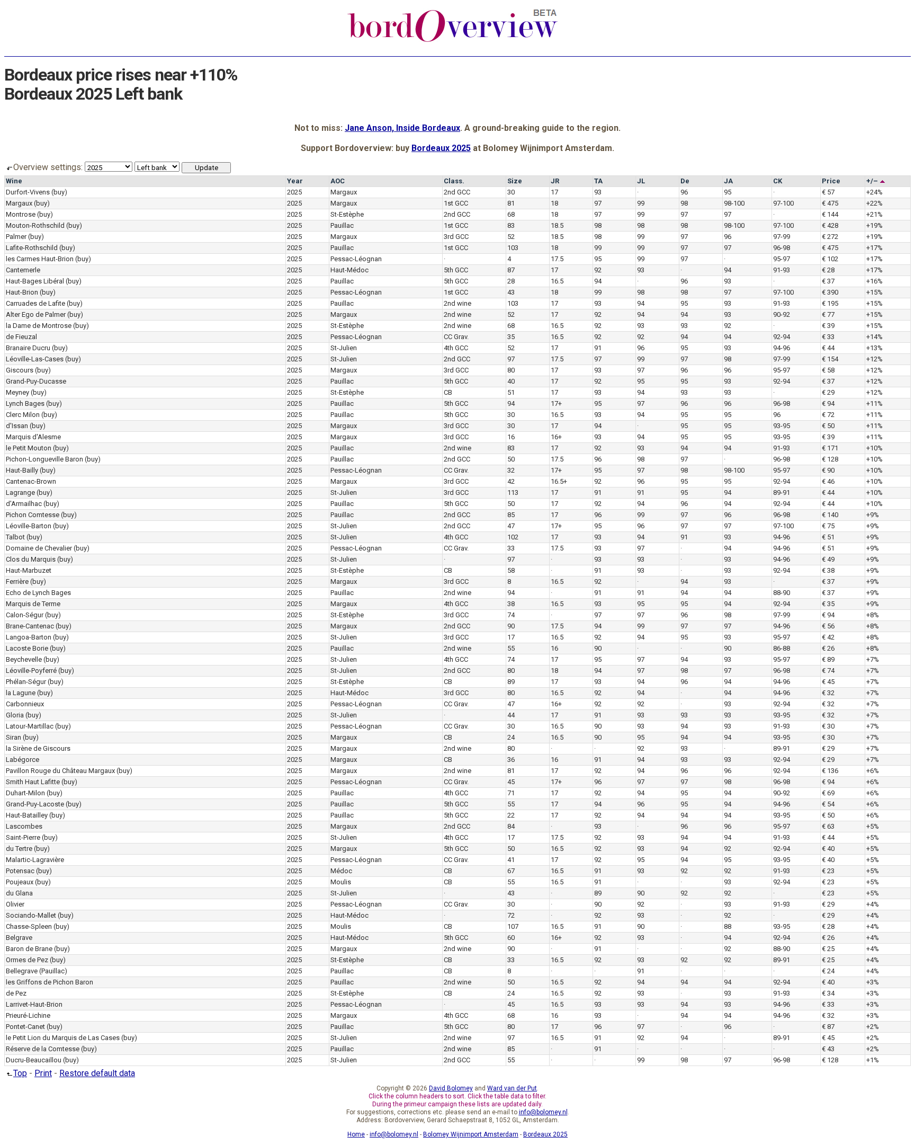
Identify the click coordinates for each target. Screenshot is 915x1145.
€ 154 (830, 359)
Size (514, 181)
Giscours (19, 370)
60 (511, 938)
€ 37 (828, 281)
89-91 (781, 492)
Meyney (17, 392)
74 (511, 615)
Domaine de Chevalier (39, 548)
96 (684, 192)
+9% (872, 515)
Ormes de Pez (27, 960)
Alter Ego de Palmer (36, 314)
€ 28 (828, 270)
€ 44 (828, 348)
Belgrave (19, 938)
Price (831, 181)
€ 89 (828, 659)
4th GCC (456, 348)
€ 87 (828, 1027)
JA (728, 181)
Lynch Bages (25, 403)
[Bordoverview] (453, 41)
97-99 (781, 237)
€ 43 (828, 1049)
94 (727, 270)
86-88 (781, 648)
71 (511, 793)
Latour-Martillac (29, 726)
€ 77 (828, 314)
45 (511, 782)
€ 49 (828, 559)
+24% (874, 192)
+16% (874, 281)
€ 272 (830, 237)
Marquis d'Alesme (33, 437)
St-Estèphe (347, 214)
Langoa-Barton (28, 637)
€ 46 (828, 481)
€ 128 (830, 459)
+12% (874, 359)
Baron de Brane (29, 949)
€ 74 (828, 670)
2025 (294, 192)
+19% (874, 225)
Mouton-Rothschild (35, 225)
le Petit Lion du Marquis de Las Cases (63, 1038)
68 (511, 214)
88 (727, 926)
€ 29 (828, 392)
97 (598, 203)
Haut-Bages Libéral (35, 281)
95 (727, 192)
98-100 (734, 203)
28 (511, 281)
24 (511, 737)
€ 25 (828, 949)
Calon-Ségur (24, 615)
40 (511, 381)
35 (511, 337)
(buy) (59, 192)
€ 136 (830, 771)
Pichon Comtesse (32, 515)
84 (511, 826)
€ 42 (828, 637)
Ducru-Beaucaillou (33, 1060)
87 (511, 270)
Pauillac (342, 225)
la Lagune (20, 693)
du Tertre (19, 849)
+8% (872, 615)
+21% (874, 214)
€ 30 (828, 726)
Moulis (340, 882)
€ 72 (828, 415)
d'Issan (17, 426)
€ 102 (830, 259)
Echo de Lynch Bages (38, 593)
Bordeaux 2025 (441, 148)
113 (512, 492)
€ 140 (830, 515)
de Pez (16, 993)
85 (511, 515)
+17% (874, 248)
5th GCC (456, 270)
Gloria (15, 715)
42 (511, 481)
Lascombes (24, 826)
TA (598, 181)
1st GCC (456, 203)
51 (511, 392)
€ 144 (830, 214)
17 (554, 192)
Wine (14, 181)
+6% (872, 771)
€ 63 (828, 826)
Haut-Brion (22, 292)
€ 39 (828, 326)
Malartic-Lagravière (35, 860)
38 (511, 604)
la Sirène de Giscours (38, 748)
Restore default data (97, 1073)
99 (640, 203)
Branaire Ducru (28, 348)
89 (511, 682)
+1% (872, 1060)
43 (511, 292)
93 (598, 192)
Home (356, 1134)
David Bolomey (451, 1088)
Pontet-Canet (25, 1027)
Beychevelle (24, 659)
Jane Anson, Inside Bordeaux (402, 128)
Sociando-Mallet (31, 915)
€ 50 (828, 426)
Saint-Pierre (23, 837)
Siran (13, 737)
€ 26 (828, 648)
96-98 (781, 248)
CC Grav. (456, 337)
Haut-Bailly (22, 470)
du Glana (19, 893)
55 (511, 648)
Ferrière (17, 581)
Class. (454, 181)
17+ (556, 403)
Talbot (15, 537)
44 (511, 715)
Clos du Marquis (31, 559)
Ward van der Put (512, 1088)
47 (511, 526)
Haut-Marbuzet (28, 570)
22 (511, 815)
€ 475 (830, 203)
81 (511, 203)
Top (20, 1073)
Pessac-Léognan (356, 259)
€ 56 (828, 626)
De (684, 181)
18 (554, 203)
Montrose (20, 214)
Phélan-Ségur (26, 682)
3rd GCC (456, 237)
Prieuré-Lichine (28, 1015)
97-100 (783, 203)
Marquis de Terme (33, 604)
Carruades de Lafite (35, 303)
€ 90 (828, 470)
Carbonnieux (25, 704)
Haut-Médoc (349, 270)
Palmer (16, 237)
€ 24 (828, 971)
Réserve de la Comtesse (42, 1049)
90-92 (781, 314)
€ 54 (828, 804)
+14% (874, 337)
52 (511, 237)
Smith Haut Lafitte (33, 782)
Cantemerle (23, 270)
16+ (556, 437)
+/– (873, 181)
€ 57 (828, 192)
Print (43, 1073)
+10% (874, 448)
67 (511, 871)
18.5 (557, 225)
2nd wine (457, 303)
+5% (872, 826)
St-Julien (343, 348)
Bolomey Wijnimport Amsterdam (470, 1134)
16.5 (557, 281)
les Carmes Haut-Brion (40, 259)
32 (511, 470)
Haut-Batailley (27, 815)
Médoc (341, 871)
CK (777, 181)
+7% (872, 659)
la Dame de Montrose (38, 326)
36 (511, 760)
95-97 (781, 259)
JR (555, 181)
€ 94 (828, 403)
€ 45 (828, 682)
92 (598, 270)
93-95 (781, 426)
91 (598, 348)
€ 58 (828, 370)
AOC (337, 181)
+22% (874, 203)
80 (511, 370)
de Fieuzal (21, 337)
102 (512, 537)
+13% (874, 348)
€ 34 (828, 993)
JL (641, 181)
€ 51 (828, 537)
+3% (872, 982)
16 (511, 437)
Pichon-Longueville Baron (44, 459)
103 (512, 248)
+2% (872, 1027)
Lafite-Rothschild (32, 248)
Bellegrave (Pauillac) (36, 971)
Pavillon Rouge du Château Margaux (60, 771)
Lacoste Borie (27, 648)
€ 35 (828, 604)
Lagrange (20, 492)
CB (448, 392)
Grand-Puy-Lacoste (35, 804)
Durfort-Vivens (28, 192)
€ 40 (828, 849)
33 (511, 548)
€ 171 (830, 448)
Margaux (343, 192)
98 (684, 203)
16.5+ (559, 481)
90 (511, 626)
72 (511, 915)
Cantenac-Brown (31, 481)
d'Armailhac (24, 504)
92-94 (781, 337)
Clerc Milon (23, 415)
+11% (874, 403)
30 (511, 192)
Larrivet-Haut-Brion (34, 1004)
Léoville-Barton (28, 526)
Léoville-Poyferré (31, 670)
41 (511, 860)
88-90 (781, 593)
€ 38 (828, 570)
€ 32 (828, 693)
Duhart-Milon (25, 793)
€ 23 (828, 871)
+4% (872, 904)
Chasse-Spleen (29, 926)
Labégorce (22, 760)
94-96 (781, 348)
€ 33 (828, 337)
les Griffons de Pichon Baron (49, 982)
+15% (874, 292)
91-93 (781, 270)
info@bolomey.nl (543, 1112)
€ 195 (830, 303)
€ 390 (830, 292)
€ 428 (830, 225)
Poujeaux (19, 882)
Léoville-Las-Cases (35, 359)
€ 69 (828, 793)
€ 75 (828, 526)
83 (511, 225)
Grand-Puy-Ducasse (36, 381)
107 (512, 926)
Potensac (20, 871)
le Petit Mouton (28, 448)
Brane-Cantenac (30, 626)
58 (511, 570)
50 (511, 459)
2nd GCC (457, 192)
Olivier (15, 904)
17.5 (557, 259)
